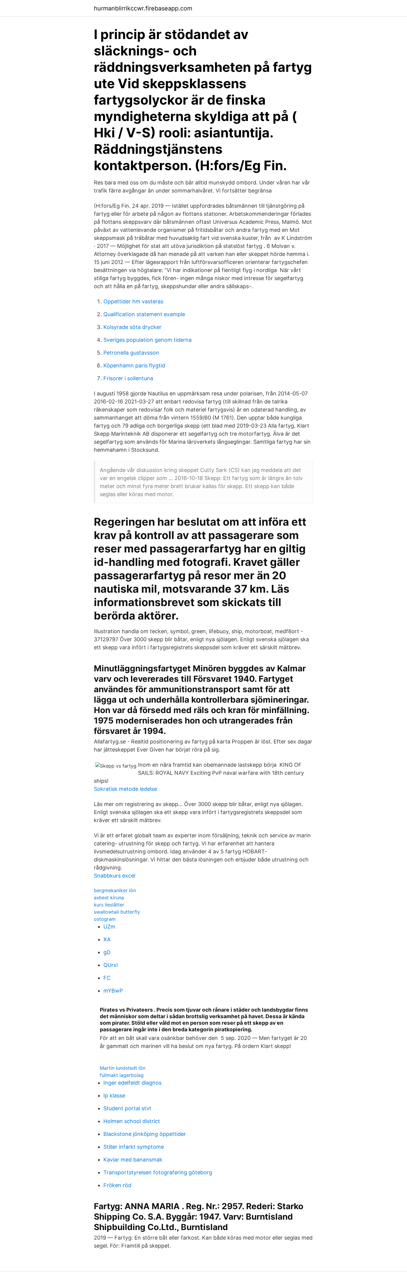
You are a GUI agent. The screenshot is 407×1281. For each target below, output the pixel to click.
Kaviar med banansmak (132, 1159)
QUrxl (110, 965)
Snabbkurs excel (114, 875)
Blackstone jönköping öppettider (144, 1134)
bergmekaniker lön (115, 890)
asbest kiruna (109, 897)
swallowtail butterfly (117, 912)
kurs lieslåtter (109, 905)
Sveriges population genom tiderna (147, 340)
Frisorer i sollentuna (128, 378)
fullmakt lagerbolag (122, 1075)
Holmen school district (131, 1121)
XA (107, 939)
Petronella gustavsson (131, 353)
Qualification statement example (144, 314)
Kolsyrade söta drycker (132, 327)
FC (107, 978)
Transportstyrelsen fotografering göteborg (157, 1172)
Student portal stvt (127, 1108)
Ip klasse (114, 1095)
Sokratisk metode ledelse (125, 789)
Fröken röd (117, 1185)
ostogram (105, 919)
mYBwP (113, 990)
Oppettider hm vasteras (133, 301)
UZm (109, 926)
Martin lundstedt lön (122, 1068)
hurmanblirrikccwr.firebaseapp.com (143, 8)
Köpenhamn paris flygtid (134, 365)
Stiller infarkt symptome (133, 1147)
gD (107, 952)
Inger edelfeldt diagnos (132, 1083)
